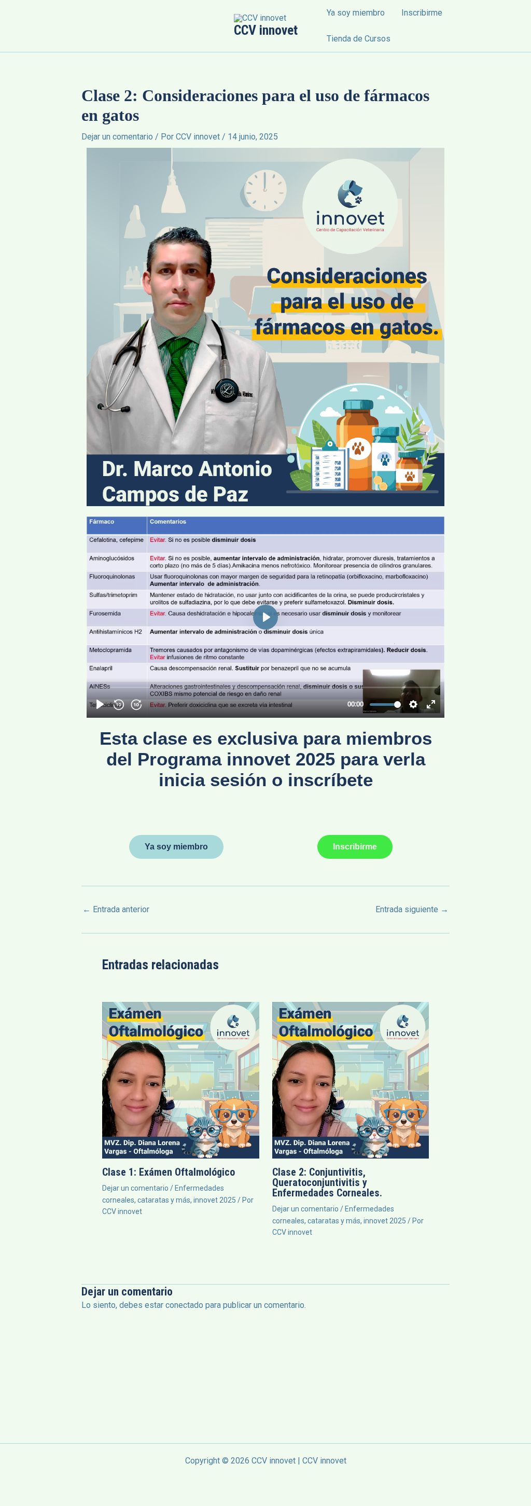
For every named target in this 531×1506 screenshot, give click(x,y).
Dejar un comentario (117, 137)
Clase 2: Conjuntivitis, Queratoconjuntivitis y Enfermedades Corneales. (327, 1182)
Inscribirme (421, 13)
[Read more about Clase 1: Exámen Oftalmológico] (180, 1079)
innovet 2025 (214, 1200)
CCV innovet (266, 30)
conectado (184, 1305)
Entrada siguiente (412, 909)
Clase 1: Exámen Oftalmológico (168, 1172)
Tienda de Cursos (358, 39)
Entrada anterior (115, 909)
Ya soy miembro (356, 13)
